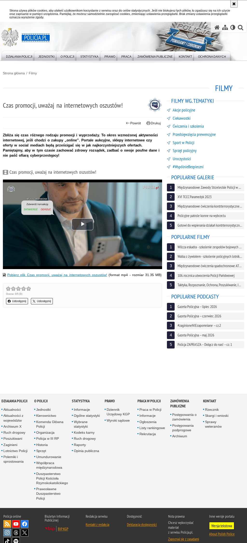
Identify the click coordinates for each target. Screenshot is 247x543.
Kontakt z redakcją (97, 524)
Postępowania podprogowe (183, 428)
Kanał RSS (7, 524)
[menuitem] (19, 55)
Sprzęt (41, 451)
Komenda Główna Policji (49, 424)
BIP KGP (63, 528)
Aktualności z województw (13, 418)
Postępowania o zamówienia (184, 417)
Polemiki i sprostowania (13, 459)
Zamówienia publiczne (179, 404)
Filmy (33, 73)
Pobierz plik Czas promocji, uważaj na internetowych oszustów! (57, 275)
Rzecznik (212, 410)
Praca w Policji (149, 401)
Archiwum (179, 436)
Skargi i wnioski (216, 416)
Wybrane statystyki (81, 424)
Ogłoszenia (148, 422)
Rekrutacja (147, 434)
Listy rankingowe (152, 428)
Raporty (80, 445)
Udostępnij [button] (19, 301)
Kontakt (209, 401)
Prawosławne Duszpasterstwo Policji (48, 493)
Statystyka (81, 401)
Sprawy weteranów (213, 424)
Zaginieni (10, 445)
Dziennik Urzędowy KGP (118, 412)
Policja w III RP (47, 439)
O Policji (41, 401)
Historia (42, 445)
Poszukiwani (12, 439)
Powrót (135, 123)
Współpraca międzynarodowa (49, 465)
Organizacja (45, 433)
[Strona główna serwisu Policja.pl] (217, 27)
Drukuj (156, 123)
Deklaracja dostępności (142, 524)
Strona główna (14, 73)
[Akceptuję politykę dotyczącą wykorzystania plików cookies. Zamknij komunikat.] (234, 4)
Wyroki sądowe (118, 420)
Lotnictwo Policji (15, 451)
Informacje (82, 410)
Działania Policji (14, 401)
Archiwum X (12, 427)
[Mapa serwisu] (225, 27)
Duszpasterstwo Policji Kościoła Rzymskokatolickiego (52, 478)
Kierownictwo (46, 416)
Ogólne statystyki (87, 416)
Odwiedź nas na (16, 524)
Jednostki (43, 410)
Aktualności (12, 410)
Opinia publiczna (86, 451)
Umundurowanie (48, 457)
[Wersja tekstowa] (232, 27)
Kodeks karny (84, 433)
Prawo (110, 401)
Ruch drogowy (14, 433)
